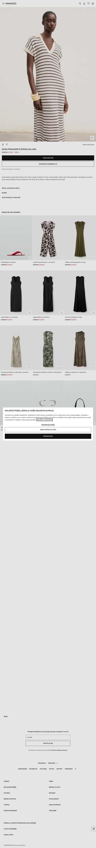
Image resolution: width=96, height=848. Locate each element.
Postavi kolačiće (48, 425)
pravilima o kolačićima (44, 420)
